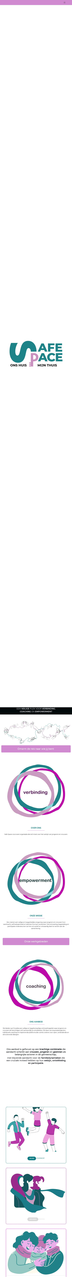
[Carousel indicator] (1, 705)
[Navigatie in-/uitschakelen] (64, 2)
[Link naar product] (20, 1082)
